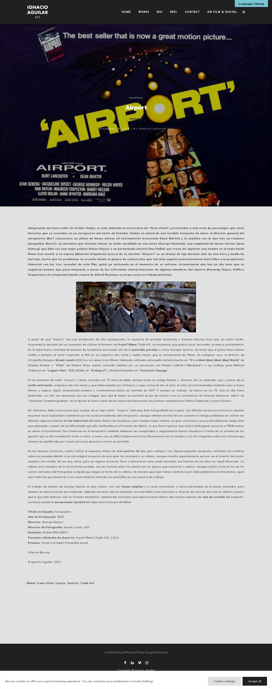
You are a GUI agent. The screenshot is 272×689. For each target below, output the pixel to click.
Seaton (73, 583)
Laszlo (61, 583)
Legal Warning (157, 652)
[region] (136, 680)
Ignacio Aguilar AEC (156, 128)
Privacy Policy (135, 652)
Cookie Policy (114, 652)
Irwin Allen (45, 583)
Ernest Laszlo (65, 360)
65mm (30, 583)
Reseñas (136, 98)
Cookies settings (224, 681)
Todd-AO (87, 583)
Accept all (254, 681)
